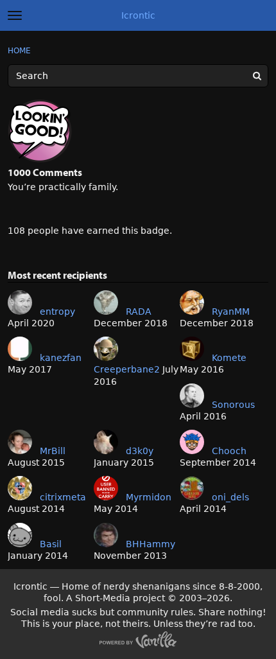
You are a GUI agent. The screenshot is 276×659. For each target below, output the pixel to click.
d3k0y (139, 451)
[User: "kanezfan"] (20, 349)
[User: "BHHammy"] (106, 535)
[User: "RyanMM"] (192, 302)
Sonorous (233, 405)
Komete (229, 358)
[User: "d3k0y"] (106, 442)
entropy (57, 311)
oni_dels (230, 497)
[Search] (256, 75)
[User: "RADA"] (106, 302)
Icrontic (138, 15)
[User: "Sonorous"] (192, 395)
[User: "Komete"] (192, 349)
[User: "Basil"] (20, 535)
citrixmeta (63, 497)
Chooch (229, 451)
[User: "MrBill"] (20, 442)
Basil (51, 544)
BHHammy (150, 544)
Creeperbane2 (127, 369)
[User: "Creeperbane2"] (106, 349)
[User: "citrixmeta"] (20, 488)
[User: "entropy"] (20, 302)
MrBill (52, 451)
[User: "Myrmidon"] (106, 488)
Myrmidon (148, 497)
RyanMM (231, 311)
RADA (138, 311)
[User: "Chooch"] (192, 442)
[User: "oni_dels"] (192, 488)
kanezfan (61, 358)
